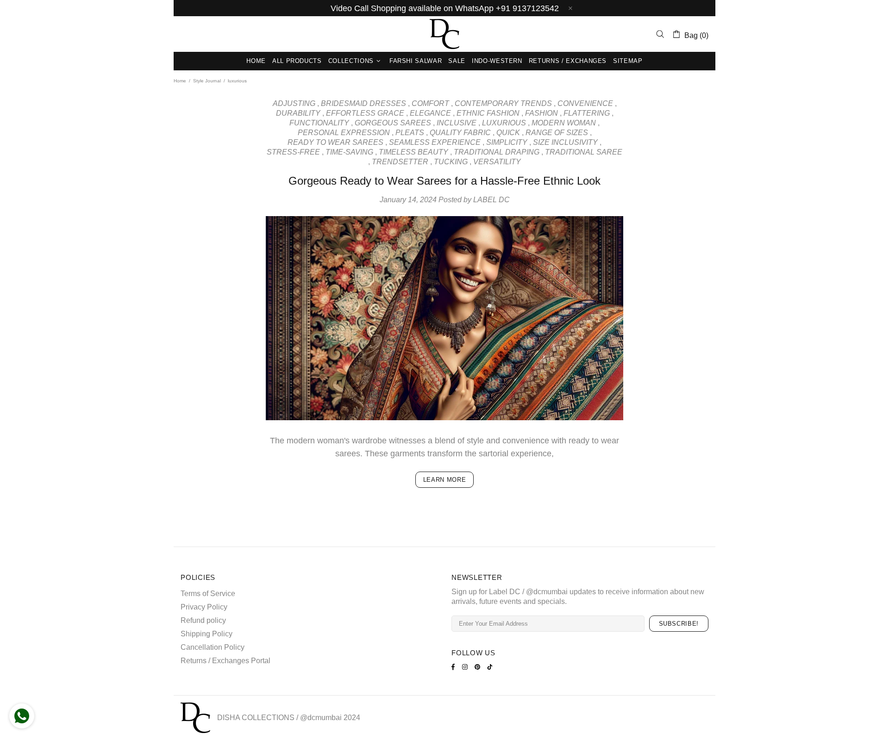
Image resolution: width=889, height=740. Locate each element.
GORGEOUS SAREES (393, 123)
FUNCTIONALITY (319, 123)
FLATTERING (586, 113)
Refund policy (203, 620)
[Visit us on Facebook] (454, 667)
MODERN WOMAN (564, 123)
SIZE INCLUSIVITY (565, 142)
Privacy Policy (204, 607)
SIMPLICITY (506, 142)
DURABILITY (298, 113)
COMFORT (430, 103)
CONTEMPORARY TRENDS (503, 103)
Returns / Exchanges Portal (225, 661)
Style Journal (207, 80)
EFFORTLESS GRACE (365, 113)
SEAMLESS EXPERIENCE (435, 142)
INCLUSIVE (456, 123)
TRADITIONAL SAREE (583, 152)
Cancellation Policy (212, 647)
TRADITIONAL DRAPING (496, 152)
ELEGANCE (430, 113)
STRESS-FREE (293, 152)
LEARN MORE (444, 479)
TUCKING (451, 162)
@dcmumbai (321, 717)
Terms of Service (208, 593)
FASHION (541, 113)
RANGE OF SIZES (557, 133)
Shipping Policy (206, 634)
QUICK (508, 133)
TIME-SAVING (349, 152)
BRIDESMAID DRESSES (363, 103)
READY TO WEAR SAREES (335, 142)
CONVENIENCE (585, 103)
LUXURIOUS (504, 123)
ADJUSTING (294, 103)
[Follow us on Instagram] (466, 667)
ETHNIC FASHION (488, 113)
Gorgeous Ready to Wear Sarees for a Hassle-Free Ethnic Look (444, 180)
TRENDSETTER (400, 162)
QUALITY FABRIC (460, 133)
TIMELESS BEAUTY (413, 152)
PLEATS (409, 133)
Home (180, 80)
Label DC (444, 34)
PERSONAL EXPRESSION (344, 133)
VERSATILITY (497, 162)
